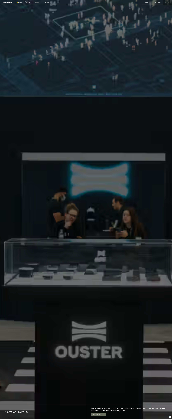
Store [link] (146, 2)
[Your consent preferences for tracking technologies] (170, 417)
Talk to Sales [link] (158, 2)
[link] (7, 2)
